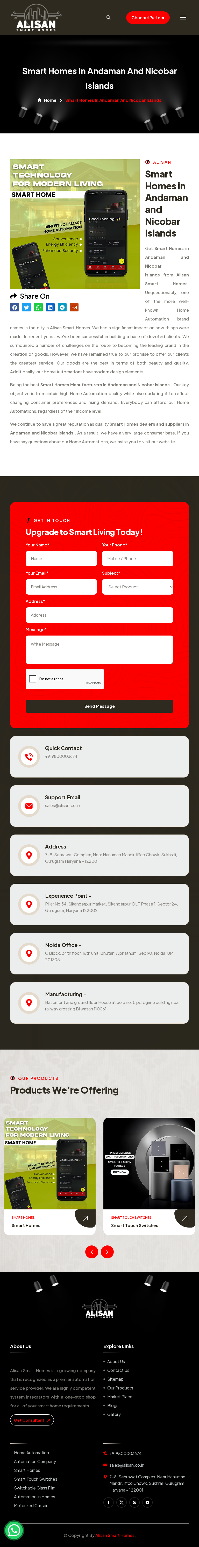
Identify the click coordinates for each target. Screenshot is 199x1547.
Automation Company (35, 1461)
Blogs (112, 1405)
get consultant (29, 1419)
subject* (111, 573)
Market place (119, 1396)
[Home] (99, 1308)
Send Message (99, 706)
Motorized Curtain (31, 1505)
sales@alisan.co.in (62, 805)
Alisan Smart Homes (114, 1535)
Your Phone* (114, 544)
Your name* (37, 544)
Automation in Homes (34, 1496)
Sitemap (115, 1379)
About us (116, 1361)
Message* (36, 629)
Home (50, 100)
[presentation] (91, 1251)
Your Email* (37, 573)
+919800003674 (61, 756)
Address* (35, 601)
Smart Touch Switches (35, 1225)
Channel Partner (148, 17)
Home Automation (31, 1452)
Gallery (114, 1414)
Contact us (118, 1370)
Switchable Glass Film (134, 1225)
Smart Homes (27, 1470)
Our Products (120, 1388)
